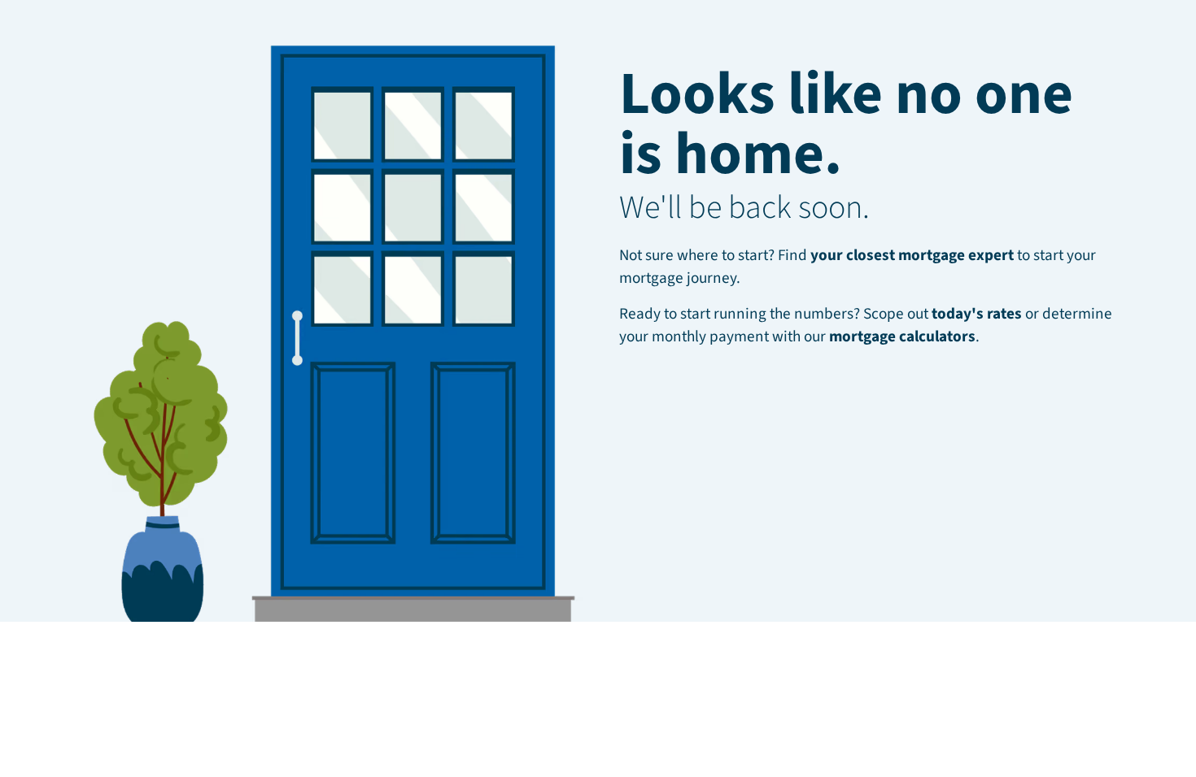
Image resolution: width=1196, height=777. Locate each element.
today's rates (977, 313)
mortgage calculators (902, 336)
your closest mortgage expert (912, 255)
